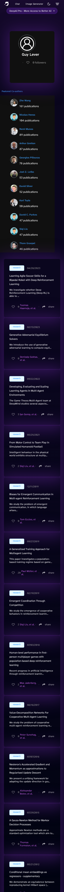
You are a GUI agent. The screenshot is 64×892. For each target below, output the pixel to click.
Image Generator (34, 3)
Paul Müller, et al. (29, 573)
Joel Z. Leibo (26, 171)
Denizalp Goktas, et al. (29, 358)
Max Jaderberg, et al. (28, 684)
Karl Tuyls (24, 200)
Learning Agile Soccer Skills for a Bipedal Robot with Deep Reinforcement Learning (31, 280)
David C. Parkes (28, 214)
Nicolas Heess (27, 114)
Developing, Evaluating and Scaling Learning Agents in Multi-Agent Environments (28, 391)
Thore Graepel (27, 243)
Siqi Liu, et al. (27, 466)
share (51, 306)
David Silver (26, 186)
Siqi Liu (23, 228)
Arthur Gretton (27, 143)
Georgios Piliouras (29, 157)
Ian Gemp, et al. (28, 414)
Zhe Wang (25, 100)
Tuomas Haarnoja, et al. (28, 307)
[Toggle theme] (49, 4)
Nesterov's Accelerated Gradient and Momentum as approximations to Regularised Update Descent (29, 768)
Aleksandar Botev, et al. (26, 792)
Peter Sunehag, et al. (28, 736)
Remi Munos (26, 129)
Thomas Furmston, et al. (28, 844)
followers (39, 62)
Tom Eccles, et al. (28, 521)
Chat (17, 3)
